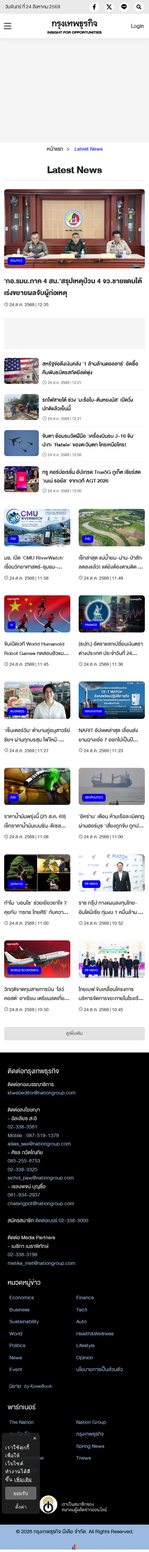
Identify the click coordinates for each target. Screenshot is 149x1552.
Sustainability (24, 1321)
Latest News (88, 148)
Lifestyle (85, 1345)
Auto (81, 1321)
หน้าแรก (55, 148)
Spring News (90, 1446)
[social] (94, 7)
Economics (21, 1297)
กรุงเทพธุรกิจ (90, 1433)
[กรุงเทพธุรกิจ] (74, 26)
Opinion (84, 1357)
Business (19, 1309)
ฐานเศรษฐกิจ (22, 1470)
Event (15, 1369)
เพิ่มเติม (23, 1479)
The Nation (21, 1422)
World (15, 1333)
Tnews (83, 1457)
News (15, 1357)
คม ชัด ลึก (19, 1433)
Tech (81, 1309)
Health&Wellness (95, 1333)
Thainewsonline (26, 1457)
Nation (16, 1446)
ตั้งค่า (21, 1506)
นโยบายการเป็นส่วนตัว (99, 1369)
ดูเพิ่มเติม (74, 1033)
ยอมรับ (21, 1493)
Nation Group (91, 1422)
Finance (85, 1297)
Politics (17, 1345)
